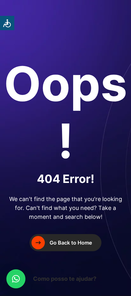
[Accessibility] (7, 23)
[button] (15, 278)
